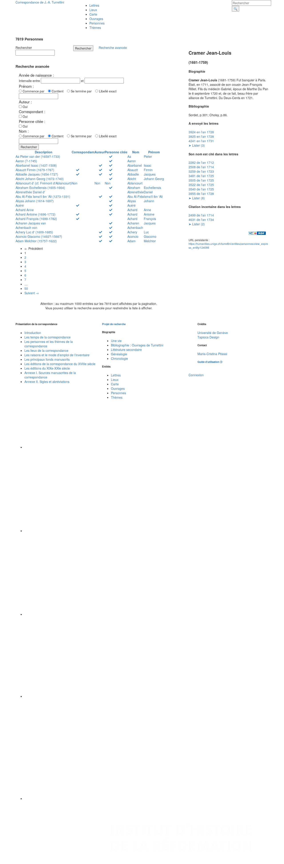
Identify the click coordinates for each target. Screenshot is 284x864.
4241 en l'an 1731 (201, 141)
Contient (58, 91)
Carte (93, 14)
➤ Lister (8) (197, 198)
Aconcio (132, 236)
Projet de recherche (114, 324)
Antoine (149, 214)
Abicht (131, 178)
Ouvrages (96, 18)
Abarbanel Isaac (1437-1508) (36, 165)
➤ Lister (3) (197, 145)
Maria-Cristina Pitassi (212, 354)
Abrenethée (135, 192)
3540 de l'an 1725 (201, 189)
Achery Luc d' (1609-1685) (34, 232)
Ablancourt (134, 183)
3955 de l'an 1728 (201, 193)
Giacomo (150, 236)
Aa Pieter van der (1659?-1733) (38, 156)
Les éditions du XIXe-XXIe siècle (47, 368)
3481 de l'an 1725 (201, 176)
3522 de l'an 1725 (201, 184)
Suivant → (31, 293)
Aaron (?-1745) (26, 161)
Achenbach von (26, 227)
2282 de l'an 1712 (201, 162)
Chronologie (119, 358)
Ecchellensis (152, 187)
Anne (147, 210)
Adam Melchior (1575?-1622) (36, 241)
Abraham (133, 187)
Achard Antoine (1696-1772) (35, 214)
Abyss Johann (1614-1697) (35, 201)
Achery (132, 232)
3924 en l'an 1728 (201, 132)
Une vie (116, 340)
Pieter (148, 156)
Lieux (93, 10)
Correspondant (83, 152)
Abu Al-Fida (135, 196)
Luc (146, 232)
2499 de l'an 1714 (201, 215)
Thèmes (95, 27)
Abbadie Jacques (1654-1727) (37, 174)
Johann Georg (154, 178)
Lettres (94, 5)
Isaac (147, 165)
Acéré (20, 205)
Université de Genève (212, 332)
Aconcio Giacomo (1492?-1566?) (39, 236)
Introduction (32, 332)
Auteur (100, 152)
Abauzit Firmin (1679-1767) (35, 170)
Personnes (97, 23)
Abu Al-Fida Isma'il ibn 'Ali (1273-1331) (43, 196)
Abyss (131, 201)
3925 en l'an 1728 (201, 136)
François (150, 218)
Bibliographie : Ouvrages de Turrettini (137, 345)
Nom (135, 152)
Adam (131, 241)
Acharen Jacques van (31, 223)
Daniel (148, 192)
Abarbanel (134, 165)
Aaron (131, 161)
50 (26, 288)
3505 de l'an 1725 (201, 180)
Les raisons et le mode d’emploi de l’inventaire (56, 355)
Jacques (150, 174)
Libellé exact (107, 91)
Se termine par (82, 91)
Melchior (150, 241)
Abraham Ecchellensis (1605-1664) (40, 187)
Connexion (196, 375)
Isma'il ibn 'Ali (153, 196)
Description (43, 152)
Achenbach (135, 227)
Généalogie (119, 354)
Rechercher (24, 47)
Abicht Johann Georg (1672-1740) (40, 178)
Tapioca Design (208, 337)
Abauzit (132, 170)
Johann (149, 201)
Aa (129, 156)
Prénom (154, 152)
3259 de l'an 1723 (201, 171)
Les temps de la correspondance (47, 337)
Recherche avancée (113, 47)
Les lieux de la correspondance (46, 350)
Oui (25, 106)
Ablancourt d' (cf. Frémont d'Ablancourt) (44, 183)
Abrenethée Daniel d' (30, 192)
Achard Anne (25, 210)
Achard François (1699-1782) (36, 218)
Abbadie (133, 174)
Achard (132, 210)
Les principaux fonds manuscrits (47, 359)
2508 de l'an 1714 (201, 167)
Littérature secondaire (126, 349)
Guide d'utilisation (208, 362)
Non (74, 183)
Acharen (133, 223)
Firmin (148, 170)
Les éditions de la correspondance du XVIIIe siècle (59, 364)
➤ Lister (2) (197, 224)
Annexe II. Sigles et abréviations (46, 381)
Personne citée (116, 152)
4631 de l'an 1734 (201, 219)
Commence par (34, 91)
